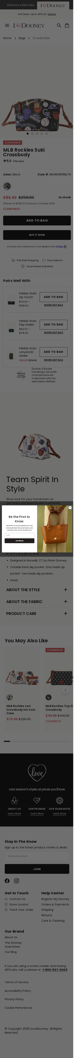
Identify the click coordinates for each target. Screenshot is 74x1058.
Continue (18, 541)
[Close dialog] (68, 507)
